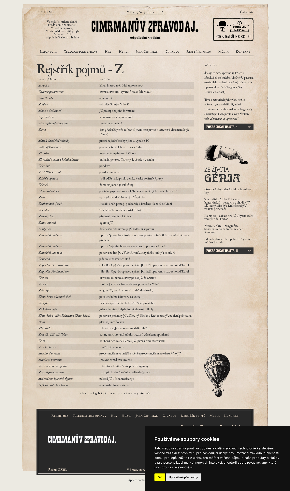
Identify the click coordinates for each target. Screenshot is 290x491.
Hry (108, 52)
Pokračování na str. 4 (222, 126)
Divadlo (172, 52)
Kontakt (243, 52)
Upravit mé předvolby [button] (183, 477)
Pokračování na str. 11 (222, 250)
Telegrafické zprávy (81, 52)
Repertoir (48, 52)
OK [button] (160, 477)
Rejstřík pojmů (198, 52)
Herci (124, 52)
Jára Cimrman (147, 52)
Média (223, 52)
